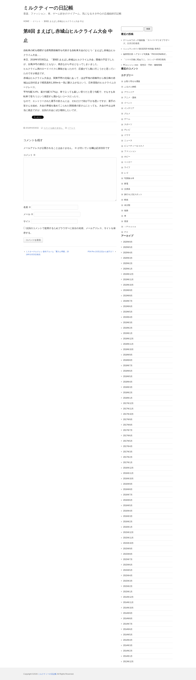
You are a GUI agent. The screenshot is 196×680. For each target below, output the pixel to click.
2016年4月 (127, 511)
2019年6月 (127, 306)
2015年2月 (127, 586)
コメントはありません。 (54, 128)
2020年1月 (127, 269)
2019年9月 (127, 290)
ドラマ (127, 135)
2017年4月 (127, 446)
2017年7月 (127, 430)
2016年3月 (127, 516)
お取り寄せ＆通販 (132, 81)
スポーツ (128, 124)
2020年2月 (127, 263)
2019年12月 (128, 274)
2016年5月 (127, 505)
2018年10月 (128, 349)
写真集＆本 (129, 178)
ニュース (128, 140)
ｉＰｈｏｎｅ (130, 226)
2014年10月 (128, 608)
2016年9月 (127, 484)
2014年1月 (127, 656)
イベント (71, 128)
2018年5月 (127, 376)
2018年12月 (128, 338)
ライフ (127, 167)
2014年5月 (127, 634)
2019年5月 (127, 312)
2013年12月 (128, 661)
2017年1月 (127, 462)
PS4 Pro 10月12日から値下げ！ (101, 252)
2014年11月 (128, 602)
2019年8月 (127, 295)
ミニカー (128, 162)
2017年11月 (128, 409)
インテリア (129, 108)
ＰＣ (126, 232)
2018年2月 (127, 392)
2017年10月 (128, 414)
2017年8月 (127, 425)
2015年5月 (127, 570)
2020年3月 (127, 258)
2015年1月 (127, 591)
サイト (26, 221)
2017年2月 (127, 457)
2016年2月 (127, 521)
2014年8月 (127, 618)
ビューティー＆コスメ (134, 146)
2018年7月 (127, 365)
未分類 (127, 205)
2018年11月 (128, 344)
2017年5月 (127, 441)
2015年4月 (127, 575)
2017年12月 (128, 403)
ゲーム (127, 119)
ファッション (130, 151)
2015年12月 (128, 532)
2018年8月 (127, 360)
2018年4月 (127, 382)
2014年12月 (128, 597)
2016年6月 (127, 500)
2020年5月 (127, 247)
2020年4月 (127, 252)
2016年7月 (127, 495)
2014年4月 (127, 640)
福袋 (126, 210)
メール (28, 214)
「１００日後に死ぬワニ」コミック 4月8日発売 (144, 59)
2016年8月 (127, 489)
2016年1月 (127, 527)
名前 (27, 207)
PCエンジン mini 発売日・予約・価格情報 (142, 65)
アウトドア (129, 92)
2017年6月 (127, 435)
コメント (29, 155)
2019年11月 (128, 279)
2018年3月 (127, 387)
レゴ (126, 173)
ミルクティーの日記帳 (48, 8)
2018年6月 (127, 371)
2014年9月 (127, 613)
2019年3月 (127, 322)
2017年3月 (127, 452)
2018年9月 (127, 355)
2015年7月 (127, 559)
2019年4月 (127, 317)
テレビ (127, 130)
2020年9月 (127, 242)
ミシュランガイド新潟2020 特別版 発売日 (141, 49)
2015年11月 (128, 538)
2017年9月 (127, 419)
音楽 (126, 221)
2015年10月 (128, 543)
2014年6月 (127, 629)
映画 (126, 200)
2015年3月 (127, 581)
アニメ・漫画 (130, 97)
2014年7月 (127, 624)
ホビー (127, 156)
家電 (126, 183)
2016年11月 (128, 473)
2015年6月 (127, 565)
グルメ (127, 113)
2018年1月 (127, 398)
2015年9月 (127, 548)
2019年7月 (127, 301)
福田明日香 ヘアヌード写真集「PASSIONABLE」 (145, 54)
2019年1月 (127, 333)
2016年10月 (128, 478)
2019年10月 (128, 285)
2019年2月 (127, 328)
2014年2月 (127, 651)
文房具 (127, 189)
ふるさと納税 (130, 87)
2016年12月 (128, 468)
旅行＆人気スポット (133, 194)
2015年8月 (127, 554)
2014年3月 (127, 645)
